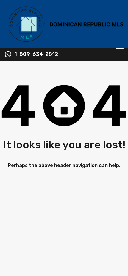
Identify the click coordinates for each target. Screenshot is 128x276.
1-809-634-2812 (36, 54)
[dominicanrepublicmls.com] (64, 41)
